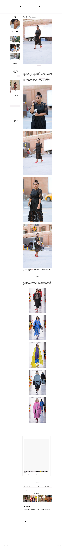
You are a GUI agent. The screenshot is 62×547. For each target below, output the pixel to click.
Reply (23, 511)
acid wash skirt (15, 71)
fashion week (27, 486)
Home (2, 1)
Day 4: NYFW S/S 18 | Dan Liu (48, 490)
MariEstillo (28, 270)
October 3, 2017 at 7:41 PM (27, 507)
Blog (5, 1)
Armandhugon (39, 65)
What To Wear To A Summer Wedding (15, 60)
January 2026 (15, 120)
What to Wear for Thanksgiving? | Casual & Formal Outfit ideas (15, 91)
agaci (15, 72)
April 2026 (15, 117)
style (30, 486)
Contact (12, 1)
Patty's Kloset (31, 6)
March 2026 (15, 118)
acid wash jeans (15, 70)
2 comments (47, 486)
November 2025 (15, 121)
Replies (26, 513)
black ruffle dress (42, 78)
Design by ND (59, 545)
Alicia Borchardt (26, 506)
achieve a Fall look (15, 69)
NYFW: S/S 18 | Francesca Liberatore (27, 490)
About (8, 1)
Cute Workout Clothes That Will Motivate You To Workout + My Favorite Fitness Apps (15, 51)
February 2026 (15, 119)
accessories (15, 68)
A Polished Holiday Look (15, 42)
